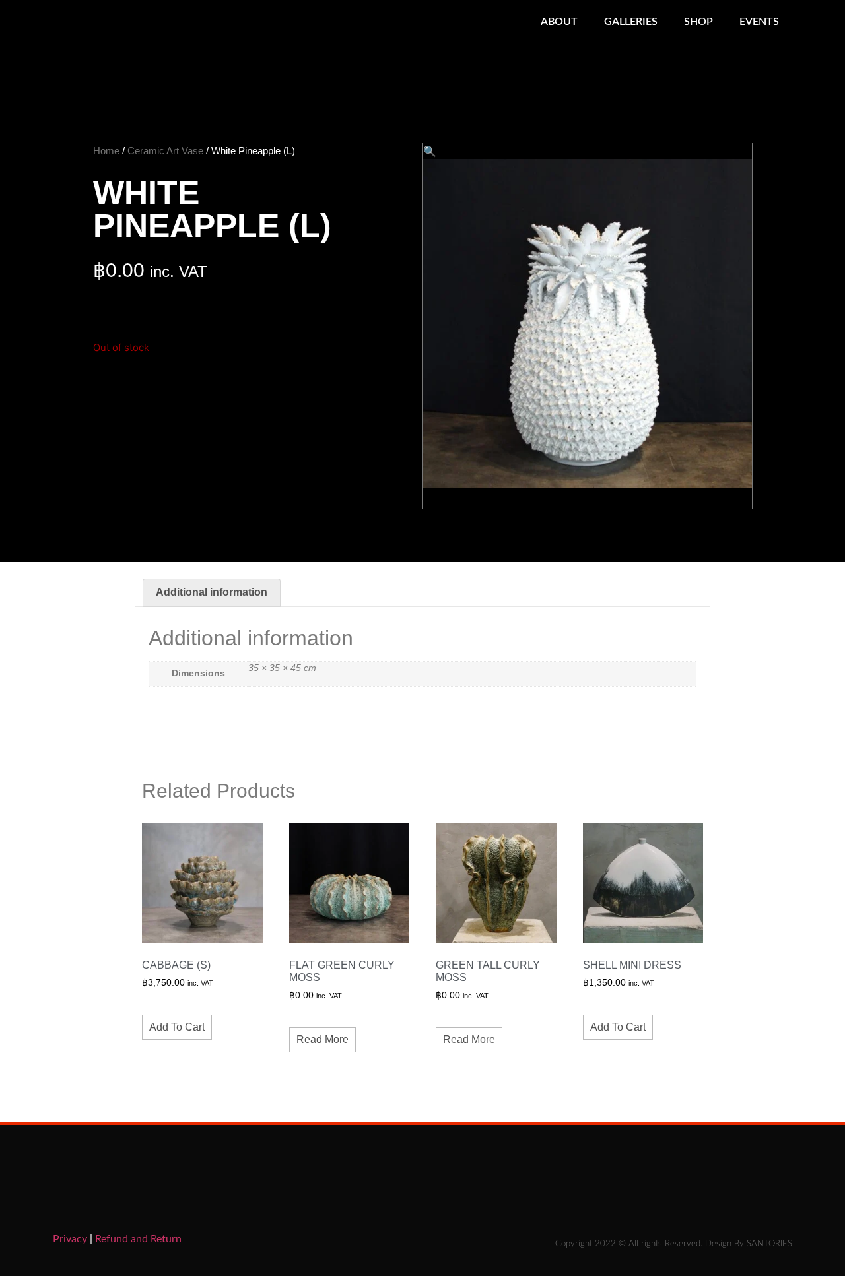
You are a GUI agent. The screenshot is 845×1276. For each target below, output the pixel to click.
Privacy (70, 1239)
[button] (429, 151)
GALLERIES (631, 21)
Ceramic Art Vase (165, 150)
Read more (322, 1039)
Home (106, 150)
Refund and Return (138, 1239)
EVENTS (759, 21)
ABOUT (559, 21)
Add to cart (177, 1027)
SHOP (698, 21)
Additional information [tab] (211, 592)
